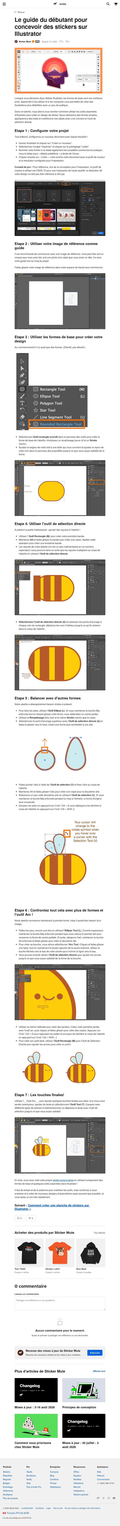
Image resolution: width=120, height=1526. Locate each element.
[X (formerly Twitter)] (103, 1498)
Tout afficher (99, 1232)
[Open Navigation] (4, 4)
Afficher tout (99, 1371)
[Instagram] (109, 1498)
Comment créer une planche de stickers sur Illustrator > (52, 1207)
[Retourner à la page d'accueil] (55, 4)
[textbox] (60, 653)
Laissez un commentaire (27, 1294)
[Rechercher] (108, 4)
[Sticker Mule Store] (98, 1498)
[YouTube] (114, 1498)
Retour (21, 12)
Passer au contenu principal (2, 2)
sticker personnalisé (63, 1180)
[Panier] (116, 4)
